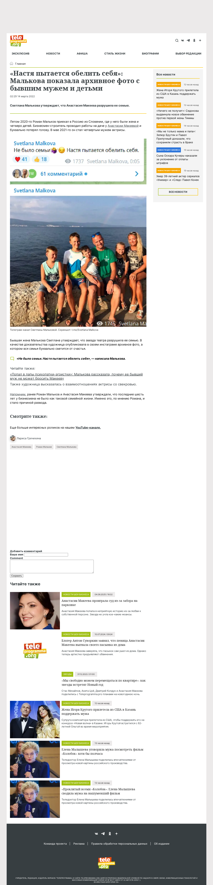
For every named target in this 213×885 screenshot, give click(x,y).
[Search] (177, 41)
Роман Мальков (44, 447)
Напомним (17, 394)
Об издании (161, 843)
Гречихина (34, 438)
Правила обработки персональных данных (119, 843)
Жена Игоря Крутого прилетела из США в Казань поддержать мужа (177, 93)
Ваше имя (16, 554)
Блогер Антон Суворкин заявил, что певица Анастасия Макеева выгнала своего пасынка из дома (103, 643)
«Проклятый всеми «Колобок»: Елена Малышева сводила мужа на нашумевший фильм (98, 791)
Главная (20, 63)
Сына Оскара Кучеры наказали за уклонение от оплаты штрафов (176, 159)
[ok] (194, 41)
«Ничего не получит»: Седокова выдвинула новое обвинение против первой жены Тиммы (177, 114)
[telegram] (188, 41)
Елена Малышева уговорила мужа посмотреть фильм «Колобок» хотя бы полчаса (102, 751)
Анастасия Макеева (21, 447)
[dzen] (200, 41)
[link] (78, 233)
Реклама (79, 843)
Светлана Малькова (66, 447)
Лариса (21, 438)
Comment (16, 558)
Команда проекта (55, 843)
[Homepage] (20, 41)
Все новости (178, 191)
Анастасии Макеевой (123, 125)
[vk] (183, 41)
